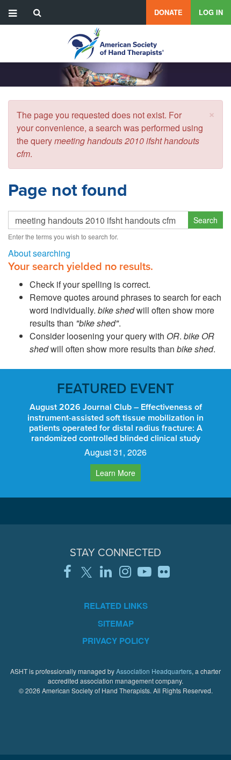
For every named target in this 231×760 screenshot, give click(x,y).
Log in (211, 12)
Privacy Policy (115, 641)
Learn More (115, 472)
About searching (39, 253)
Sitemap (116, 623)
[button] (211, 113)
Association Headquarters (154, 671)
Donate (168, 12)
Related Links (116, 606)
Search (205, 220)
